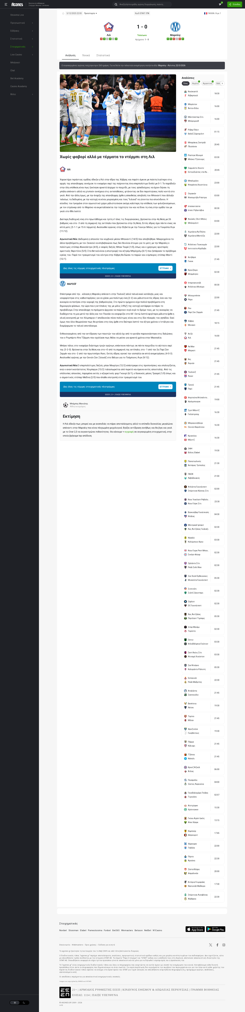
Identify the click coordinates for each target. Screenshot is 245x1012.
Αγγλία (195, 83)
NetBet (147, 930)
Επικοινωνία (64, 945)
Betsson (139, 930)
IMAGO (80, 981)
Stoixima (31, 3)
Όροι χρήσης (90, 945)
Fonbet (107, 930)
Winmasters (127, 930)
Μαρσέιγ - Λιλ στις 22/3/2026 (171, 65)
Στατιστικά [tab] (103, 55)
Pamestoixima (95, 930)
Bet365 (116, 930)
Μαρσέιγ (175, 35)
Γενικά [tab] (86, 55)
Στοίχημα (32, 5)
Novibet (63, 930)
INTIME (88, 981)
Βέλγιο (220, 83)
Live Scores (45, 5)
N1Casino (157, 930)
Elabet (83, 930)
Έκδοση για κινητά (106, 945)
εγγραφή (129, 431)
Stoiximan (74, 930)
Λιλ (109, 35)
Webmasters (77, 945)
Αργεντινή (208, 83)
